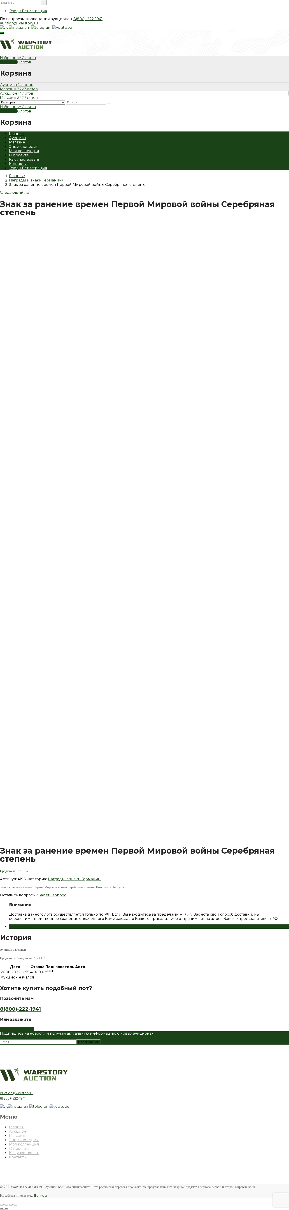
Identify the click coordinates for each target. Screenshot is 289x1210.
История (17, 926)
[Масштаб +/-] (15, 1204)
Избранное (11, 58)
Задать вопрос (52, 895)
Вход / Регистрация (28, 11)
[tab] (149, 926)
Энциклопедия (24, 146)
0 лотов (29, 58)
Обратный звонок (17, 1029)
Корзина (8, 62)
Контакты (18, 164)
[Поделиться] (6, 1204)
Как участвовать (24, 159)
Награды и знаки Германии (35, 180)
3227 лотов (27, 89)
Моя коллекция (24, 151)
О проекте (19, 155)
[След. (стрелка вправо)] (6, 1209)
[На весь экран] (11, 1204)
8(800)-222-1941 (88, 19)
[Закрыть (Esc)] (2, 1204)
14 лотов (25, 85)
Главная (16, 133)
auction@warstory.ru (19, 23)
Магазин (8, 89)
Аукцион (9, 85)
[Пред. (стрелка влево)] (2, 1209)
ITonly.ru (40, 1195)
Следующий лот (15, 192)
